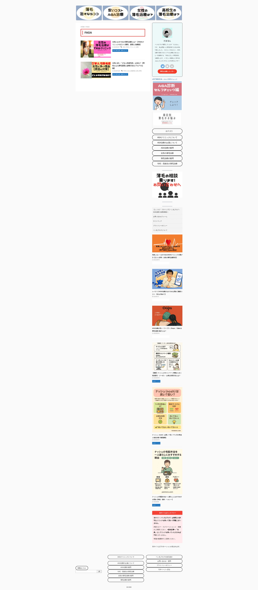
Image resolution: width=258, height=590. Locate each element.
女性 (137, 47)
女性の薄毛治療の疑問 (126, 576)
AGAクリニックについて (167, 137)
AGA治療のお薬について (167, 143)
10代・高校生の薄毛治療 (167, 164)
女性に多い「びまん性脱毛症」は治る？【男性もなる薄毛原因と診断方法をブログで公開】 (128, 65)
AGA (124, 47)
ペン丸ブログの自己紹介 (164, 557)
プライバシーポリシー (160, 225)
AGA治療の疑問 (171, 148)
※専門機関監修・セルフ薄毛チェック (164, 79)
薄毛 (140, 71)
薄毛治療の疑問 (171, 158)
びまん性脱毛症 (131, 71)
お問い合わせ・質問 (164, 561)
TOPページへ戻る (166, 569)
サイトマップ (157, 221)
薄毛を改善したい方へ (167, 71)
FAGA (127, 47)
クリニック (133, 47)
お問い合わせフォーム (160, 216)
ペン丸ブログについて (160, 230)
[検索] (99, 571)
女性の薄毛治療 (171, 153)
